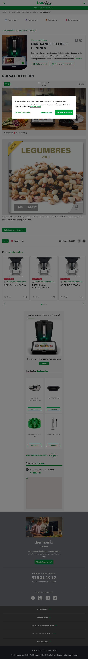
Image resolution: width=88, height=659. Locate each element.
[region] (44, 107)
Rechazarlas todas (46, 112)
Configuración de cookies (23, 112)
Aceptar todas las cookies (64, 112)
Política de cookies (36, 106)
